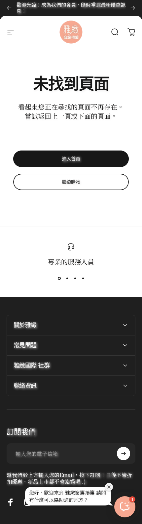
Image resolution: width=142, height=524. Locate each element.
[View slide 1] (59, 278)
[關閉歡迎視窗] (109, 487)
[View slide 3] (75, 278)
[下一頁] (132, 8)
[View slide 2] (67, 278)
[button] (124, 506)
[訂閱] (123, 453)
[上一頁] (9, 8)
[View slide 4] (83, 278)
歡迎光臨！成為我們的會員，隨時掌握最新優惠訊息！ (71, 7)
